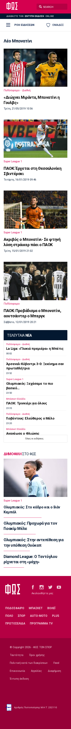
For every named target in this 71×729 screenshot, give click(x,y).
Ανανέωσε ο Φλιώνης (22, 434)
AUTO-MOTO (38, 616)
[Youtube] (59, 587)
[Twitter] (50, 587)
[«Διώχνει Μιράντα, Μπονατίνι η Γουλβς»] (35, 68)
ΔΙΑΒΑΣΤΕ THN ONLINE (30, 16)
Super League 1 (13, 161)
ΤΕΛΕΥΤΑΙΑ (19, 335)
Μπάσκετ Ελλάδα (15, 398)
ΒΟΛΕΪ (51, 608)
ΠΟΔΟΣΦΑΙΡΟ (14, 608)
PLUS (55, 616)
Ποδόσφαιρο (12, 303)
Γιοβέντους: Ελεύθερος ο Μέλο (30, 418)
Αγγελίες (36, 671)
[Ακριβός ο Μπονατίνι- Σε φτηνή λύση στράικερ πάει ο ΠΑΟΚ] (35, 210)
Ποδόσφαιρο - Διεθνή (17, 90)
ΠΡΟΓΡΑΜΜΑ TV (41, 623)
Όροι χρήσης (37, 655)
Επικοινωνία (17, 671)
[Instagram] (42, 587)
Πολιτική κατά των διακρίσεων (29, 663)
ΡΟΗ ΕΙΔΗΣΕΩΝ (24, 25)
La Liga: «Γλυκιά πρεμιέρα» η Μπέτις (35, 349)
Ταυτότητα (16, 655)
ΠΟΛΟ (9, 616)
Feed (56, 663)
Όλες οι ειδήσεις (34, 438)
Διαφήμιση (54, 671)
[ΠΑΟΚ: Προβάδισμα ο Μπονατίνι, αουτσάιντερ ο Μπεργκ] (35, 281)
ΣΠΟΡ (21, 616)
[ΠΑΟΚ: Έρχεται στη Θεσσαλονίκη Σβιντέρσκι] (35, 138)
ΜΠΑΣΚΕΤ (36, 608)
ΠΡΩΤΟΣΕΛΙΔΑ (15, 623)
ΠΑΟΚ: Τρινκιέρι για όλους (26, 403)
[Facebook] (33, 587)
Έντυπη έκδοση (19, 678)
